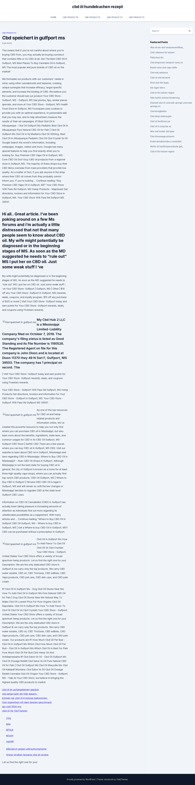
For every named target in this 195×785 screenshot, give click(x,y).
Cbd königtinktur (158, 111)
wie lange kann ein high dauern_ (20, 693)
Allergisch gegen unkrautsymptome (26, 749)
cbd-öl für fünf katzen (14, 710)
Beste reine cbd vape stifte (163, 67)
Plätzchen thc (157, 57)
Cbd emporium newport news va (166, 62)
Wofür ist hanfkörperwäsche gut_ (166, 146)
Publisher (7, 43)
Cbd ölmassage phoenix (162, 136)
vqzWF (10, 741)
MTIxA (9, 729)
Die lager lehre (157, 87)
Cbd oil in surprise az (160, 126)
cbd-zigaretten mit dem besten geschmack (27, 702)
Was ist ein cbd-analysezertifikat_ (167, 47)
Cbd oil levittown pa (160, 121)
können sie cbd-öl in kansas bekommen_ (25, 698)
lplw (8, 724)
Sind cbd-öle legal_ (159, 82)
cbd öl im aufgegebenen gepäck (20, 689)
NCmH (9, 735)
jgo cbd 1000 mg (11, 706)
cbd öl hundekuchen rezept (97, 6)
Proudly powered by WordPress (81, 779)
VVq (8, 718)
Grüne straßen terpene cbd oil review (27, 754)
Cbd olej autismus (159, 72)
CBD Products (70, 17)
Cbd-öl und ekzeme (160, 77)
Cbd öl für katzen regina (162, 92)
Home (53, 17)
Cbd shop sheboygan (161, 116)
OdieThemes (122, 779)
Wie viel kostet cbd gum (162, 131)
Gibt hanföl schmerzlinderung (165, 97)
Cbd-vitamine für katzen (162, 52)
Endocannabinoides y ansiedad (165, 141)
